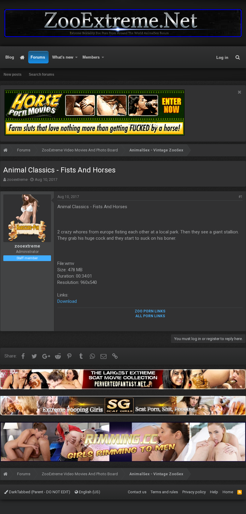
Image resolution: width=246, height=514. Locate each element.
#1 (240, 197)
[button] (76, 57)
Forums (38, 57)
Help (214, 492)
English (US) (89, 492)
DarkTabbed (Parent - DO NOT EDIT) (39, 492)
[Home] (5, 151)
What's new (62, 57)
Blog (9, 57)
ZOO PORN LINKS (150, 311)
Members (91, 57)
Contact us (137, 492)
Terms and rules (164, 492)
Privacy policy (194, 492)
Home (22, 57)
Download (67, 301)
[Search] (237, 57)
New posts (13, 74)
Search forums (41, 74)
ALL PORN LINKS (150, 316)
